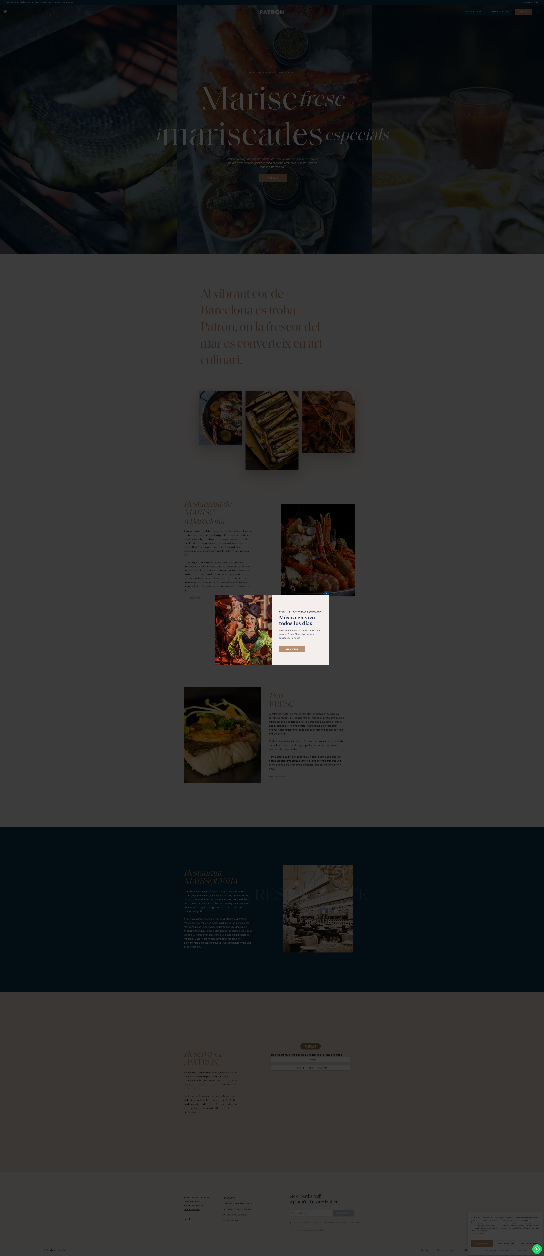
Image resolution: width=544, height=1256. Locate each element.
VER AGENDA (292, 649)
